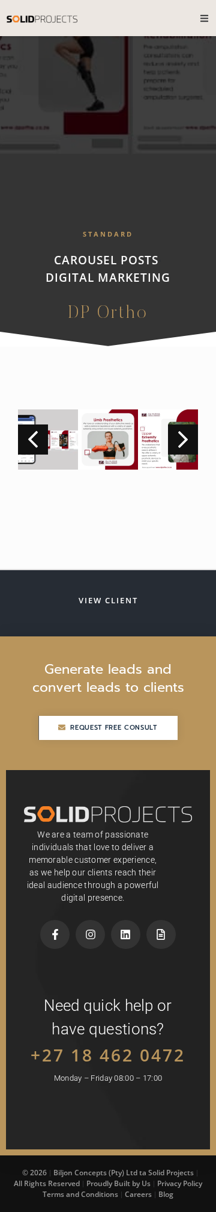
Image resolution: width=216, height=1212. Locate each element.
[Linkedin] (125, 934)
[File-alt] (161, 934)
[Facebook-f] (55, 934)
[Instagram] (90, 934)
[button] (183, 439)
